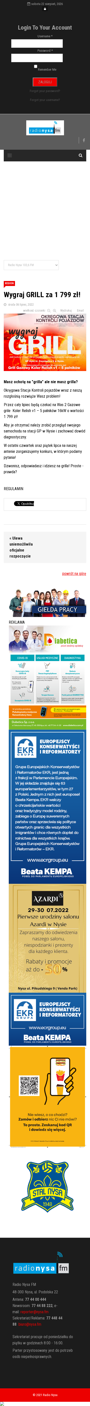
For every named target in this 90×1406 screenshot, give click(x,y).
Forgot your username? (45, 100)
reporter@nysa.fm (34, 1312)
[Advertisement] (45, 211)
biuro (22, 1324)
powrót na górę (74, 573)
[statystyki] (45, 1404)
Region (9, 283)
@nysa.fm (33, 1324)
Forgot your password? (45, 91)
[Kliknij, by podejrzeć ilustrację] (45, 341)
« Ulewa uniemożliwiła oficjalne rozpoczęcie (21, 547)
